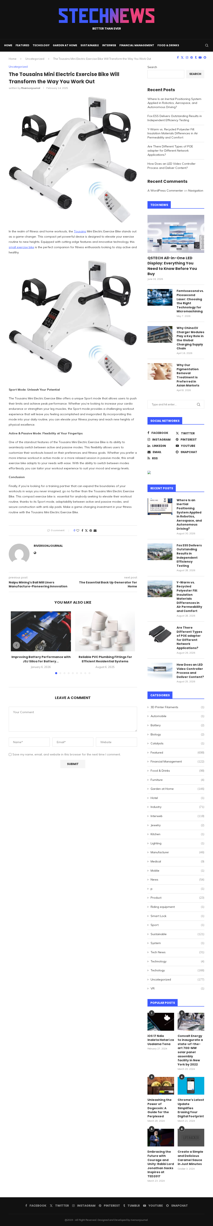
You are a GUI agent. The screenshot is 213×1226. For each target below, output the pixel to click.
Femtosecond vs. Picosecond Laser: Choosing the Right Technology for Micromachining (190, 301)
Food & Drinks (168, 45)
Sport (177, 925)
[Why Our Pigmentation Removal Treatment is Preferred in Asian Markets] (159, 371)
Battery (177, 725)
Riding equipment (177, 907)
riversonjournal (30, 88)
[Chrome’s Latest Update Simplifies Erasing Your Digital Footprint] (191, 1086)
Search (152, 67)
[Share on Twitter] (86, 530)
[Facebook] (178, 57)
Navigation (195, 190)
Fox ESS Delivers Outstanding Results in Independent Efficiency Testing (174, 118)
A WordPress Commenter (165, 190)
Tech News (177, 952)
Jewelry (177, 825)
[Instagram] (187, 57)
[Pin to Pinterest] (90, 530)
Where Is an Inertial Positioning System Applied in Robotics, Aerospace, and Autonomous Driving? (174, 103)
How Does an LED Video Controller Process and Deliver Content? (171, 166)
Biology (177, 734)
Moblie (177, 870)
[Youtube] (200, 57)
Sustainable (89, 45)
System (177, 943)
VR (177, 988)
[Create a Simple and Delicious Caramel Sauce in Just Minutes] (191, 1138)
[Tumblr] (196, 57)
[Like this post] (77, 530)
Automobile (177, 716)
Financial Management (136, 45)
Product (177, 898)
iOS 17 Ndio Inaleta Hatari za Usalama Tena (160, 1040)
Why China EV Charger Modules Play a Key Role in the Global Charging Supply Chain (190, 338)
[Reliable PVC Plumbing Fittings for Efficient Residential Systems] (105, 631)
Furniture (177, 780)
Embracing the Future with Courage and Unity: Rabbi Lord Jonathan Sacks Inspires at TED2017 (160, 1164)
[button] (16, 645)
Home (8, 45)
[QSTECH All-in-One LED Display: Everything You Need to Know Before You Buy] (175, 234)
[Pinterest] (191, 57)
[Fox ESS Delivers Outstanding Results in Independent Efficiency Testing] (159, 551)
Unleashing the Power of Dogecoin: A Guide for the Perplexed (159, 1108)
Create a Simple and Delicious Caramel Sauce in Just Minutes (190, 1158)
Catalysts (177, 743)
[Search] (207, 45)
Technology (177, 961)
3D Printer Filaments (177, 707)
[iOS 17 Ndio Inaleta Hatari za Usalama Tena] (160, 1022)
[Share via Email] (95, 530)
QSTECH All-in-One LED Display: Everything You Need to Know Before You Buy (172, 265)
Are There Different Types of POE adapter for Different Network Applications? (170, 150)
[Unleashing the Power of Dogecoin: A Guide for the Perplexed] (160, 1086)
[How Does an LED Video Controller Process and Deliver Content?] (159, 671)
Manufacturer (177, 852)
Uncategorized (177, 979)
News (177, 879)
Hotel (177, 798)
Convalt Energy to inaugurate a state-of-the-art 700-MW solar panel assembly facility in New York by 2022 (190, 1050)
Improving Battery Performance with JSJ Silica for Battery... (41, 659)
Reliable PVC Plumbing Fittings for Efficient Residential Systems (105, 659)
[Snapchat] (205, 57)
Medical (177, 861)
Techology (41, 45)
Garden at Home (65, 45)
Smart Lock (177, 916)
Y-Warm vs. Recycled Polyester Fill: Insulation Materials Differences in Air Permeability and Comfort (172, 133)
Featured (22, 45)
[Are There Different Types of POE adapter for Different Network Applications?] (159, 634)
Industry (177, 807)
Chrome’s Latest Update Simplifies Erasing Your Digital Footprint (191, 1108)
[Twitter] (182, 57)
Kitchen (177, 834)
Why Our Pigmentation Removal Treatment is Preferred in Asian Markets (188, 375)
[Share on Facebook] (82, 530)
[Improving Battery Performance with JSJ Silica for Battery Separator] (41, 631)
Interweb (109, 45)
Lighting (177, 843)
